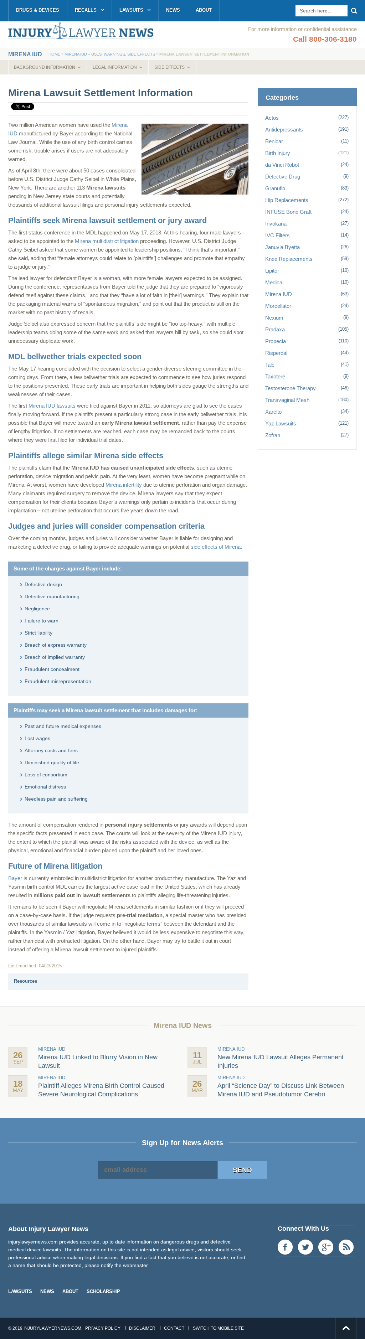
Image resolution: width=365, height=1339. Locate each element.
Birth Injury (277, 153)
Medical (274, 282)
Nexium (274, 317)
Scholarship (103, 1291)
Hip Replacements (286, 200)
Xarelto (273, 411)
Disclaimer (142, 1328)
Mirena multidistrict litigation (107, 241)
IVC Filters (277, 235)
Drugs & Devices (37, 10)
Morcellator (278, 306)
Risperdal (276, 353)
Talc (269, 364)
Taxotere (275, 376)
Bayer (15, 878)
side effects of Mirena (216, 547)
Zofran (272, 435)
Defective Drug (282, 176)
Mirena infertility (124, 485)
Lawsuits (131, 10)
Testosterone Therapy (290, 388)
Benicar (274, 141)
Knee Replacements (289, 259)
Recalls (86, 10)
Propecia (275, 341)
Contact (174, 1328)
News (173, 10)
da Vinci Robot (282, 164)
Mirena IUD (278, 294)
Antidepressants (284, 129)
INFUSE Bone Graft (288, 211)
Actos (272, 117)
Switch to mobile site (218, 1328)
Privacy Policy (102, 1328)
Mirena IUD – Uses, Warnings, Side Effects (110, 54)
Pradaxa (275, 329)
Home (54, 54)
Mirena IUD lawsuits (52, 406)
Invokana (276, 223)
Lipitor (272, 270)
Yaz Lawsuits (280, 423)
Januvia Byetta (282, 247)
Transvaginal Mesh (287, 400)
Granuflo (275, 188)
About (204, 10)
